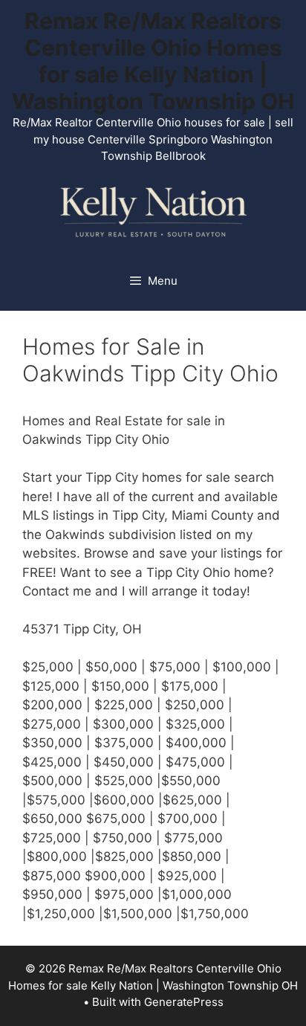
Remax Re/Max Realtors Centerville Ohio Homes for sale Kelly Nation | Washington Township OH (153, 60)
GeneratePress (184, 1002)
